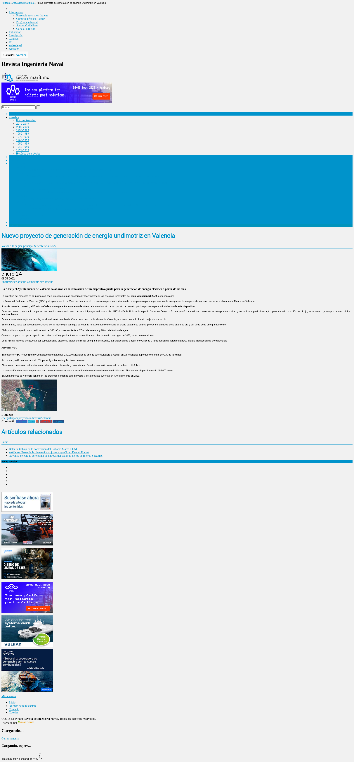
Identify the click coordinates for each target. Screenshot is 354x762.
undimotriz (35, 418)
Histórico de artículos (28, 153)
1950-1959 (22, 143)
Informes (14, 160)
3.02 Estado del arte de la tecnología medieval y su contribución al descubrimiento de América (78, 192)
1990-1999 (22, 130)
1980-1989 (22, 133)
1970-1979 (22, 136)
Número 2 (22, 195)
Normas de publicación (29, 215)
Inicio (12, 702)
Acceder (14, 48)
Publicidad (15, 32)
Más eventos (8, 696)
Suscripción (15, 35)
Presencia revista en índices (32, 15)
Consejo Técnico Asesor (30, 18)
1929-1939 (22, 150)
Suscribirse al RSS (45, 246)
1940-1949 (22, 146)
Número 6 (22, 166)
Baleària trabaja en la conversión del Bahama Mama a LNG (43, 449)
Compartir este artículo (40, 281)
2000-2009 (22, 127)
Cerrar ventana (10, 738)
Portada (5, 2)
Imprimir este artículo (13, 281)
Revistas (14, 117)
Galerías (13, 38)
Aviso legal (15, 45)
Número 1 (22, 202)
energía (5, 418)
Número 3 (22, 186)
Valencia (46, 418)
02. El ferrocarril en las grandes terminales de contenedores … (59, 208)
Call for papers (24, 212)
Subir (4, 442)
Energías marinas (19, 156)
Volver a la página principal (17, 246)
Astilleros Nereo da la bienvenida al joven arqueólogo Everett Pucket (49, 452)
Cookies (13, 712)
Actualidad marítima (23, 2)
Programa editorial (27, 22)
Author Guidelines (27, 25)
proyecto (23, 418)
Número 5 (22, 173)
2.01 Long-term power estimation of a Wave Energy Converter (60, 199)
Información (23, 218)
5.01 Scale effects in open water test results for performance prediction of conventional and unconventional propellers (92, 176)
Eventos (13, 225)
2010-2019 (22, 123)
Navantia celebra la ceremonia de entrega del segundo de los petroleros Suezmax (56, 455)
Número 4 (22, 179)
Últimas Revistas (26, 120)
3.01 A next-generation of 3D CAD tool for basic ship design (58, 189)
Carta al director (25, 28)
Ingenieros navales (20, 222)
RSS (11, 42)
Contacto (14, 709)
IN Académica (17, 163)
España (14, 418)
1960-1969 (22, 140)
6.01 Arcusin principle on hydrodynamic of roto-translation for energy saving (68, 169)
